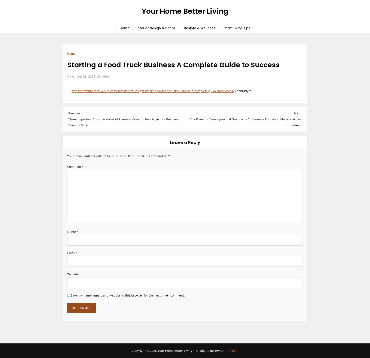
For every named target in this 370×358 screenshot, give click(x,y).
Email (72, 253)
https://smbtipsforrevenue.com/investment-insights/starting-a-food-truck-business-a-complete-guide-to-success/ (153, 91)
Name (72, 232)
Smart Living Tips (237, 28)
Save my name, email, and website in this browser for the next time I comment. (128, 295)
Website (73, 274)
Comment (75, 167)
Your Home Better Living (185, 11)
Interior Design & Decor (156, 28)
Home (124, 28)
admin (107, 76)
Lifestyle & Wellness (199, 28)
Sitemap (233, 351)
